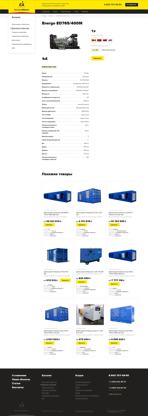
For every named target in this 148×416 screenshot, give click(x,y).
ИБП (43, 398)
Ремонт (77, 387)
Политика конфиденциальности (84, 411)
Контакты (85, 11)
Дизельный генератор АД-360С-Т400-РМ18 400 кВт (122, 333)
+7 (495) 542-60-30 (117, 388)
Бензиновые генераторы (49, 382)
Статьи (76, 11)
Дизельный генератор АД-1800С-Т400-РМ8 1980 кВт (56, 214)
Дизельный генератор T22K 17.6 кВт (90, 273)
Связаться (132, 5)
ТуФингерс (123, 410)
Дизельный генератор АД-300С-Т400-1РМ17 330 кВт (57, 333)
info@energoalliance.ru (115, 394)
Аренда (77, 393)
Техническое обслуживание (83, 390)
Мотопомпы (45, 393)
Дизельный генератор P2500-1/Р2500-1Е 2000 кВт (121, 214)
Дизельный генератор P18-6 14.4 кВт (57, 274)
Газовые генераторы (48, 387)
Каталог (16, 17)
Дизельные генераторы (49, 385)
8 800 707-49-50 (112, 4)
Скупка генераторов (81, 398)
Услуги (55, 11)
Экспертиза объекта (81, 385)
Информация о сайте (114, 411)
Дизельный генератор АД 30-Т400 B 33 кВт (90, 333)
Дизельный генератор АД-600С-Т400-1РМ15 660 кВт (122, 274)
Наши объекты (66, 11)
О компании (46, 11)
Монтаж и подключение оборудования (87, 396)
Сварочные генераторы (49, 390)
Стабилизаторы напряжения (50, 396)
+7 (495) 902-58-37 (117, 382)
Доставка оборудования (82, 382)
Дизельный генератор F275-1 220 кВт (90, 214)
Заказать (97, 58)
